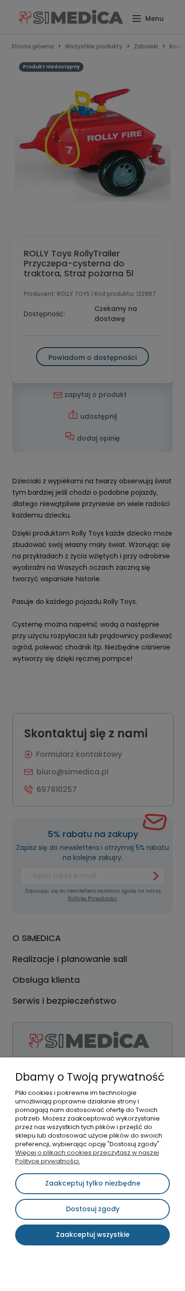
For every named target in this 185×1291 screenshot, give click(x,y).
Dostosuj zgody (93, 1209)
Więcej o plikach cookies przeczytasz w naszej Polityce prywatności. (87, 1157)
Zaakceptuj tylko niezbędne (92, 1183)
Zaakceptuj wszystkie (93, 1234)
